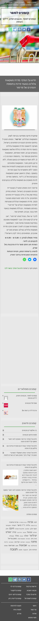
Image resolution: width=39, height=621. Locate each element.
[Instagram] (19, 37)
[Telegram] (15, 37)
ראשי (34, 613)
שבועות (23, 553)
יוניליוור (33, 543)
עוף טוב (17, 550)
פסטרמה (11, 550)
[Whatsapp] (10, 37)
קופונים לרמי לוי (15, 594)
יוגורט (8, 540)
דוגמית (14, 533)
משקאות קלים (21, 546)
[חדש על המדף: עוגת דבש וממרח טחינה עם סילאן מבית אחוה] (10, 486)
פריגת (6, 550)
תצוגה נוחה (17, 617)
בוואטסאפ (20, 7)
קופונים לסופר (31, 10)
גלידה (28, 533)
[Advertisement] (19, 60)
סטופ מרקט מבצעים (30, 443)
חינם (11, 536)
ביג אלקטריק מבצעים (29, 438)
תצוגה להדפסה (16, 613)
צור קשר (33, 617)
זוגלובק (27, 536)
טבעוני (24, 540)
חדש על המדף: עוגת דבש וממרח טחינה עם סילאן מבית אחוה (22, 474)
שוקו (16, 553)
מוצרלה (11, 544)
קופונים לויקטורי (15, 598)
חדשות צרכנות (31, 594)
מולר (17, 544)
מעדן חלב (34, 546)
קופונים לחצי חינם (15, 602)
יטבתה (21, 544)
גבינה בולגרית (23, 530)
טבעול (29, 540)
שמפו (6, 553)
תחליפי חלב (33, 557)
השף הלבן (33, 536)
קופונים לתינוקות (12, 13)
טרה (14, 540)
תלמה (20, 557)
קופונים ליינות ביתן (15, 606)
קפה (29, 553)
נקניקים (22, 550)
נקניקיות (28, 550)
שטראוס (12, 553)
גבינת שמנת (34, 533)
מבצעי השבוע (31, 598)
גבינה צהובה (13, 530)
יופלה (26, 544)
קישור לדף (8, 276)
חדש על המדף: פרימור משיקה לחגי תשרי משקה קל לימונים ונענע (20, 499)
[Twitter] (24, 37)
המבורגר (8, 533)
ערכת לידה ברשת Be (29, 418)
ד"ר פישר (21, 533)
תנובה (14, 557)
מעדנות (28, 546)
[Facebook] (29, 37)
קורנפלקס (34, 553)
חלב (7, 536)
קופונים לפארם (26, 13)
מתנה (34, 549)
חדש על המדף (18, 276)
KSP (35, 530)
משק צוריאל (12, 546)
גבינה (30, 529)
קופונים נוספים (32, 522)
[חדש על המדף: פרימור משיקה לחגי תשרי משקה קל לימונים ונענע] (10, 511)
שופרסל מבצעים (31, 411)
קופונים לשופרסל (30, 606)
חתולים (35, 540)
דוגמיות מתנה (19, 10)
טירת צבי (19, 540)
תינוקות (25, 557)
